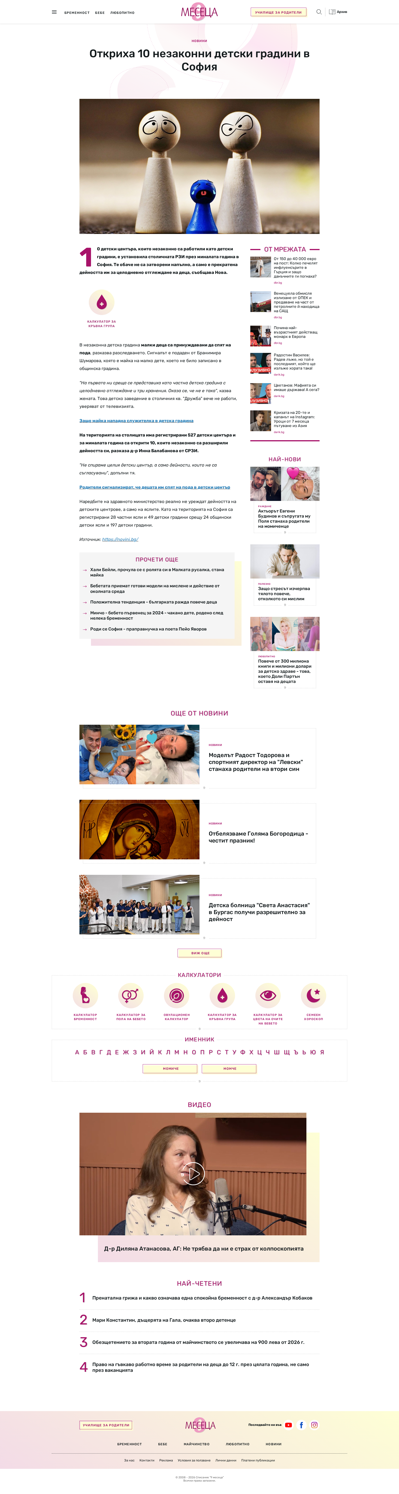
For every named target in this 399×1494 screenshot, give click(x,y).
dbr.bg (278, 282)
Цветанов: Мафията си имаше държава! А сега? (296, 387)
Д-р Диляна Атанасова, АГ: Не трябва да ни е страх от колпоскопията (204, 1248)
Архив (341, 12)
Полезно (264, 584)
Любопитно (266, 656)
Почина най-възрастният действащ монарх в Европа (295, 332)
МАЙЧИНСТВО (197, 1444)
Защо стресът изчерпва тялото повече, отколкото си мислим (284, 593)
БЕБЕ (163, 1444)
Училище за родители (278, 13)
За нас (129, 1460)
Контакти (146, 1460)
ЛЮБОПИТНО (238, 1444)
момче (230, 1069)
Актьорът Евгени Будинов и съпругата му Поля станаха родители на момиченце (284, 518)
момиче (171, 1069)
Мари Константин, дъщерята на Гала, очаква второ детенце (164, 1320)
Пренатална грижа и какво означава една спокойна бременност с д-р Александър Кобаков (202, 1298)
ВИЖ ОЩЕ (200, 953)
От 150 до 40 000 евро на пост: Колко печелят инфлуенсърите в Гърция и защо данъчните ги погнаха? (296, 267)
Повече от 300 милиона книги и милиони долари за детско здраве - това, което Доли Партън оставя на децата (284, 671)
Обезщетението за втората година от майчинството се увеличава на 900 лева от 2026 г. (198, 1342)
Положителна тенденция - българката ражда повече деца (153, 602)
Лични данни (225, 1460)
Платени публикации (258, 1460)
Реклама (166, 1460)
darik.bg (279, 374)
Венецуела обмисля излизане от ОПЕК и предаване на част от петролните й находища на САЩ (296, 302)
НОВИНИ (274, 1444)
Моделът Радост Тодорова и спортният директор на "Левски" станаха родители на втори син (256, 762)
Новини (199, 41)
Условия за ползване (194, 1460)
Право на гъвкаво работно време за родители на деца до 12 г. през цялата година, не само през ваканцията (200, 1367)
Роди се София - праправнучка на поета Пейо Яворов (148, 629)
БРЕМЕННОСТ (129, 1444)
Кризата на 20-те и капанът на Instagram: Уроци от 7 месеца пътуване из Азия (294, 419)
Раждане (265, 506)
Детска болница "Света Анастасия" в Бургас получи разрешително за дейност (259, 912)
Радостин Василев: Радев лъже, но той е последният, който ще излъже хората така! (295, 361)
